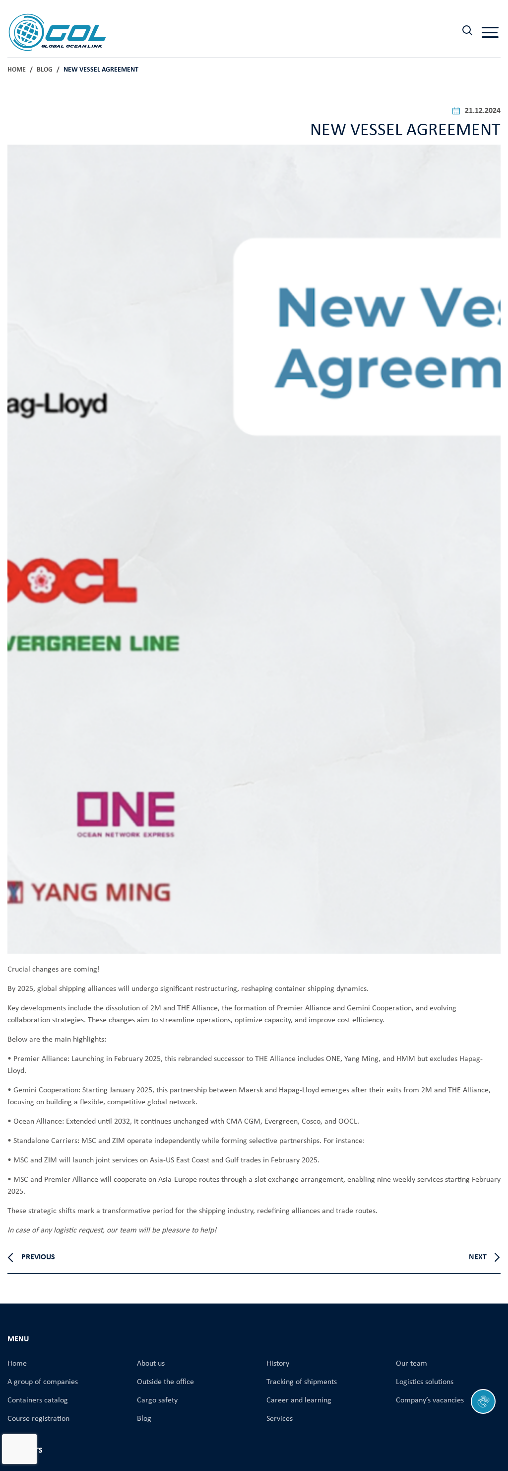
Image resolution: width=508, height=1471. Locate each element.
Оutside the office (165, 1382)
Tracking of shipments (301, 1382)
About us (151, 1364)
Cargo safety (157, 1400)
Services (279, 1419)
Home (16, 70)
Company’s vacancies (430, 1400)
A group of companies (42, 1382)
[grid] (254, 1220)
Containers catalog (37, 1400)
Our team (411, 1364)
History (277, 1364)
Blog (45, 70)
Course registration (38, 1419)
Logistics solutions (424, 1382)
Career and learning (298, 1400)
